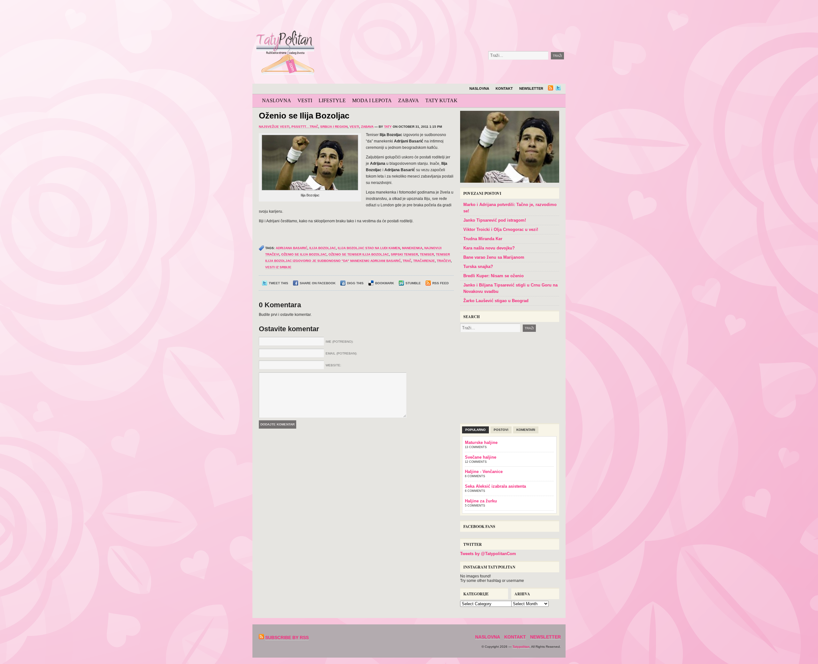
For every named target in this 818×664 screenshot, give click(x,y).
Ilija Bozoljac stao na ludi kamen (369, 248)
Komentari (525, 429)
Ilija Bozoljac (322, 248)
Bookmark (384, 283)
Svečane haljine (480, 457)
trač (407, 261)
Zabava (408, 100)
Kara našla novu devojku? (489, 248)
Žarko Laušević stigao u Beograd (496, 300)
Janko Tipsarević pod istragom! (494, 220)
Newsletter (531, 88)
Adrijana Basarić (291, 248)
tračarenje (424, 261)
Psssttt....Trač (304, 126)
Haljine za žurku (481, 501)
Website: (333, 365)
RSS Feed (440, 283)
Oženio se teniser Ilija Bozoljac (358, 254)
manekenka (412, 248)
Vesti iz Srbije (278, 267)
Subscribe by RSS (287, 637)
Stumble (413, 283)
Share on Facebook (318, 283)
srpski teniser (404, 254)
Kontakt (504, 88)
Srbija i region (334, 126)
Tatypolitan (521, 646)
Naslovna (479, 88)
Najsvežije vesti (274, 126)
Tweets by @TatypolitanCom (488, 553)
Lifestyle (332, 100)
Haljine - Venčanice (484, 471)
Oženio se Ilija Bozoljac (304, 115)
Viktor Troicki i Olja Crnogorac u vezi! (500, 229)
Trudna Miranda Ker (482, 238)
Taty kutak (441, 100)
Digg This (355, 283)
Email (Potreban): (341, 353)
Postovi (501, 429)
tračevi (444, 261)
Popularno (475, 429)
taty (388, 126)
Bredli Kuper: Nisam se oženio (493, 275)
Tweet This (278, 283)
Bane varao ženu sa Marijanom (493, 257)
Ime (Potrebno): (339, 341)
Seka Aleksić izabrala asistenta (495, 486)
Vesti (304, 100)
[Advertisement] (464, 16)
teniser (427, 254)
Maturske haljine (481, 442)
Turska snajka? (478, 266)
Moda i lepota (372, 100)
